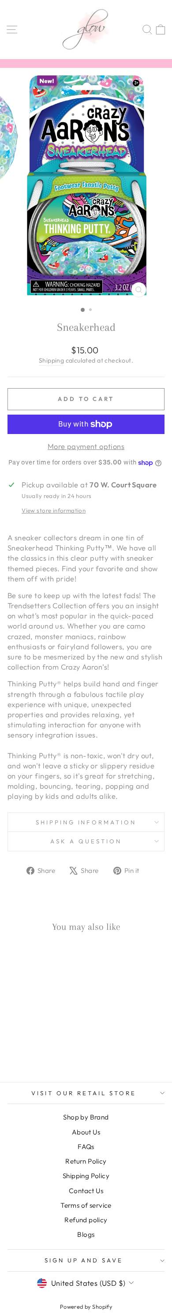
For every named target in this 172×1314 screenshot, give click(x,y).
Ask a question (86, 841)
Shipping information (86, 822)
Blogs (85, 1234)
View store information (54, 510)
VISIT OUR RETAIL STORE (83, 1093)
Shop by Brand (85, 1117)
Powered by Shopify (86, 1306)
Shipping (51, 360)
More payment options (86, 446)
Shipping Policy (86, 1176)
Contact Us (86, 1191)
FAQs (86, 1146)
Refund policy (85, 1220)
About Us (86, 1132)
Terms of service (86, 1205)
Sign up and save (84, 1260)
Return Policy (85, 1161)
